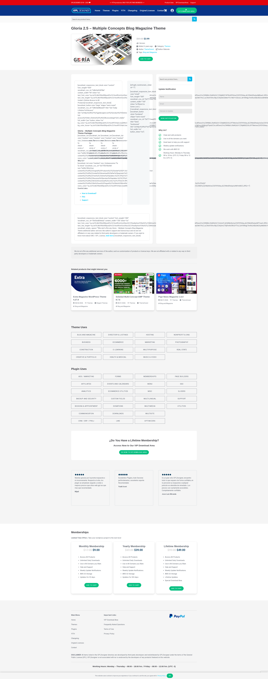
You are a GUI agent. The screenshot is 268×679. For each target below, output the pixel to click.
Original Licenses (77, 643)
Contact (74, 648)
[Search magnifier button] (194, 19)
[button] (91, 585)
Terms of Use (109, 629)
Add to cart (145, 59)
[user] (172, 10)
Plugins (74, 629)
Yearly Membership (134, 546)
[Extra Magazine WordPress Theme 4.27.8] (91, 283)
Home (73, 620)
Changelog (75, 638)
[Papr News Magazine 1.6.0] (176, 283)
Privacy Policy (109, 634)
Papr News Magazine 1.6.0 (171, 297)
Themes (167, 46)
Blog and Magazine (150, 52)
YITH (73, 634)
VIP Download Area (111, 620)
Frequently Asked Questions (114, 624)
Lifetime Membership (176, 546)
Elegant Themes (102, 303)
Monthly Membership (91, 546)
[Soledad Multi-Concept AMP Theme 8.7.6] (134, 283)
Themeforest (149, 49)
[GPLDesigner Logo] (81, 10)
